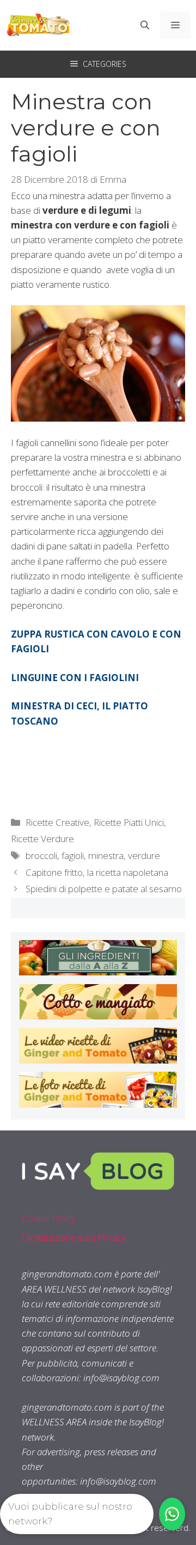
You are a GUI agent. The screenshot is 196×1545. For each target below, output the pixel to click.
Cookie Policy (48, 1218)
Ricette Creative (57, 822)
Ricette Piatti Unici (129, 822)
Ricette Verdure (42, 838)
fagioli (73, 855)
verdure (144, 855)
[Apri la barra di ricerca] (145, 25)
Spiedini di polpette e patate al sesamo (104, 888)
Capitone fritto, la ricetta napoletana (97, 872)
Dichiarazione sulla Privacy (74, 1237)
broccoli (41, 855)
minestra (106, 855)
